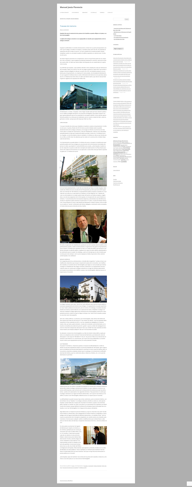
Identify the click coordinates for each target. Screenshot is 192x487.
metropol (126, 150)
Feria (126, 145)
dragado (126, 142)
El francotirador (64, 12)
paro (119, 154)
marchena (126, 148)
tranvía (126, 158)
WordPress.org (116, 184)
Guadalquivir (128, 146)
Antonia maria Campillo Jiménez (120, 115)
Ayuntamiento (75, 12)
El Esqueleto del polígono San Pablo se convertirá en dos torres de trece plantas (122, 117)
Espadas (86, 466)
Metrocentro (119, 150)
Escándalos (94, 12)
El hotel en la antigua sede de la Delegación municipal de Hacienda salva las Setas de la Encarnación (122, 81)
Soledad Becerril (122, 155)
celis (120, 142)
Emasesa (120, 143)
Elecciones (115, 143)
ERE (131, 143)
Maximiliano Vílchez (117, 149)
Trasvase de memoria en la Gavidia (70, 467)
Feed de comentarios (118, 183)
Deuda (123, 142)
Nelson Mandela (97, 466)
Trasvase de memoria (68, 26)
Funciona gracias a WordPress (66, 480)
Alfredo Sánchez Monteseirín (120, 140)
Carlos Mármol (116, 170)
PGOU (122, 154)
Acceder (115, 179)
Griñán (123, 146)
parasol (115, 154)
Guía (114, 148)
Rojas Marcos (128, 154)
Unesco (127, 159)
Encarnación (126, 143)
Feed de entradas (117, 181)
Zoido (124, 161)
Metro (114, 150)
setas (117, 155)
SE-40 (114, 155)
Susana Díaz (116, 156)
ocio (126, 152)
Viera (119, 161)
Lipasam (121, 148)
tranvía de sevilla (116, 159)
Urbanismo (84, 12)
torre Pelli (116, 158)
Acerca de (110, 12)
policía (124, 154)
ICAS (73, 466)
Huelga (117, 147)
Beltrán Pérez (116, 142)
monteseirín (91, 466)
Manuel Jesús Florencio (71, 7)
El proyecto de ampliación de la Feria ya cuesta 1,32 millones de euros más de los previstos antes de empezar (121, 112)
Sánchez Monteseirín (126, 156)
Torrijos (121, 158)
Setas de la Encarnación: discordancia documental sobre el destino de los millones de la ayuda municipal (122, 59)
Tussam (123, 159)
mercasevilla (126, 149)
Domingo (102, 12)
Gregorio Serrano (117, 146)
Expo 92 (122, 145)
